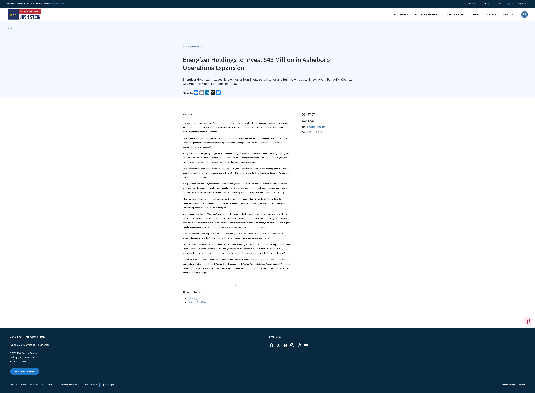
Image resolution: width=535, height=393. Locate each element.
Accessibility (47, 384)
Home (9, 28)
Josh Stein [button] (400, 14)
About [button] (490, 14)
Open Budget (108, 384)
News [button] (476, 14)
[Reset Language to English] (508, 4)
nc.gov (14, 384)
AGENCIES (486, 3)
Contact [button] (506, 14)
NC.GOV (472, 3)
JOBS (498, 3)
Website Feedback (29, 384)
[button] (524, 14)
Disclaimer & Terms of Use (69, 384)
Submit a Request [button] (455, 14)
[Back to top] (527, 321)
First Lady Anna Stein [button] (425, 14)
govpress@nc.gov (316, 126)
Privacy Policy (91, 384)
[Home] (24, 11)
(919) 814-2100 (315, 132)
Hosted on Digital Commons (513, 384)
